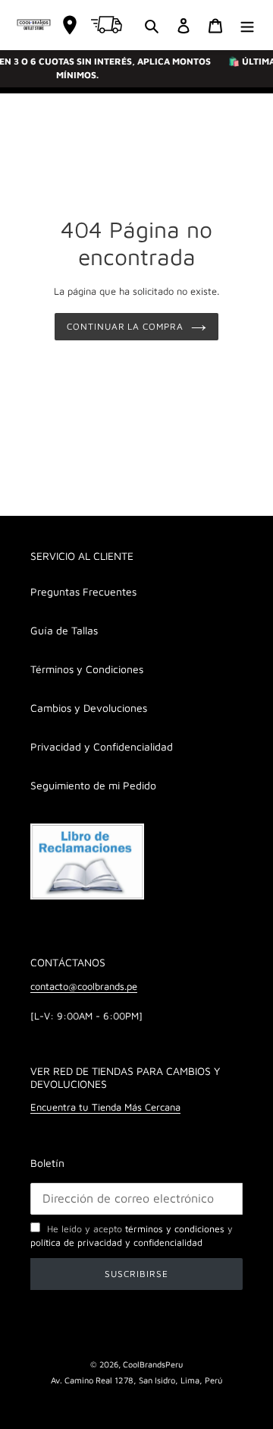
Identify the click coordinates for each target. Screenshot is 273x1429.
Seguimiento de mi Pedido (93, 785)
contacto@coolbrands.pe (83, 986)
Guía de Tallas (64, 630)
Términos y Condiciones (86, 668)
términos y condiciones (174, 1229)
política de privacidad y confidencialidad (116, 1242)
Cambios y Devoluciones (88, 707)
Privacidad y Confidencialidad (101, 746)
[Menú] (247, 24)
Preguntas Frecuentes (83, 591)
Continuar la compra (125, 326)
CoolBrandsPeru (153, 1364)
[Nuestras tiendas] (69, 25)
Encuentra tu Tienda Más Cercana (105, 1107)
